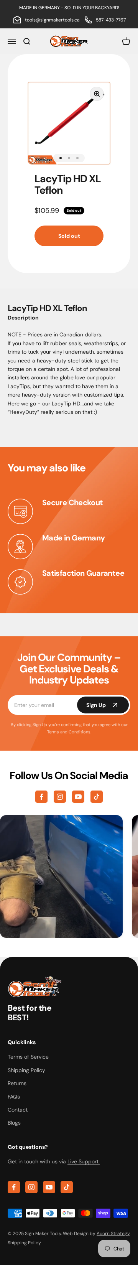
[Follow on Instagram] (60, 797)
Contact (18, 1109)
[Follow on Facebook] (41, 797)
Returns (17, 1083)
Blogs (14, 1122)
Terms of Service (28, 1056)
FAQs (14, 1096)
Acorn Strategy (113, 1233)
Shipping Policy (26, 1070)
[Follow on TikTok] (96, 797)
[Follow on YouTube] (78, 797)
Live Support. (83, 1161)
